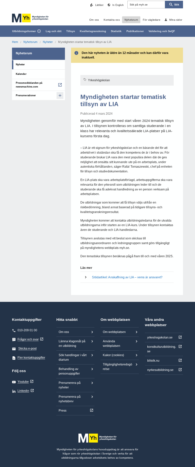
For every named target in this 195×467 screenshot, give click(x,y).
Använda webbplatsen (111, 343)
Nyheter (48, 41)
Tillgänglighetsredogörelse (117, 367)
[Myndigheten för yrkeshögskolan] (30, 18)
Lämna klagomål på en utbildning (72, 343)
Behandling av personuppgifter (69, 371)
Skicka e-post (27, 348)
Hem (15, 41)
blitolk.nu (153, 360)
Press (62, 410)
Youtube (23, 381)
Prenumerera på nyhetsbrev (70, 399)
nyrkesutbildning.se (160, 370)
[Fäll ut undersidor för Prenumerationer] (60, 95)
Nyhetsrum (30, 41)
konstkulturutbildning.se (161, 349)
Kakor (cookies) (113, 355)
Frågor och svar (28, 339)
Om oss (64, 332)
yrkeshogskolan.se (160, 337)
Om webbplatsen (114, 332)
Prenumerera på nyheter (70, 385)
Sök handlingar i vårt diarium (72, 357)
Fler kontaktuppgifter (31, 357)
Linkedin (23, 390)
